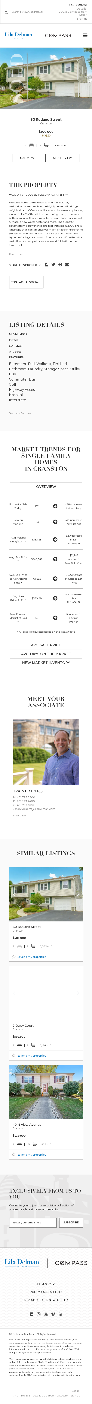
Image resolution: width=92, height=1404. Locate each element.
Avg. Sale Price (46, 645)
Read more (15, 254)
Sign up (82, 18)
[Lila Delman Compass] (41, 35)
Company (44, 1284)
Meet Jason (20, 815)
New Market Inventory (46, 663)
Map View (27, 157)
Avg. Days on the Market (46, 654)
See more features (20, 413)
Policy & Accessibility (46, 1292)
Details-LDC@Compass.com (73, 10)
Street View (62, 157)
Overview (46, 487)
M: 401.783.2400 (24, 797)
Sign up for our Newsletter (46, 1300)
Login (83, 14)
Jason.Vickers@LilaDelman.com (34, 809)
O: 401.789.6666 (23, 805)
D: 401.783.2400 (24, 801)
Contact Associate (26, 282)
